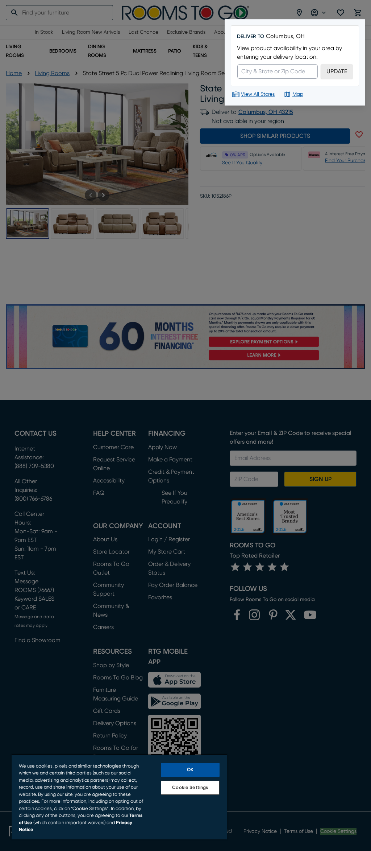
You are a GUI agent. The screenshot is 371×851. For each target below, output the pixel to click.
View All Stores (258, 94)
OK (190, 770)
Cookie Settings (190, 787)
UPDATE (336, 71)
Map (297, 94)
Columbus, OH (285, 36)
